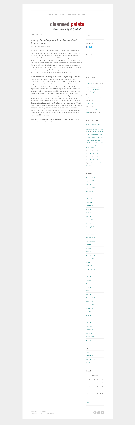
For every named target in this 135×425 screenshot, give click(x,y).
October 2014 (89, 266)
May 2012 (88, 280)
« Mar (87, 402)
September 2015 (90, 259)
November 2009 (90, 340)
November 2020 (90, 191)
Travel (68, 14)
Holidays (84, 14)
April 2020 (89, 198)
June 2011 (88, 287)
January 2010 (89, 333)
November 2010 (90, 298)
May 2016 (88, 251)
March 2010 (89, 326)
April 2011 (88, 294)
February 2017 (90, 227)
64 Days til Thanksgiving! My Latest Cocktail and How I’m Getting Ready (94, 89)
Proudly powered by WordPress (40, 411)
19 (89, 393)
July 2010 (88, 312)
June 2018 (88, 209)
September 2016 (90, 241)
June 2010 (88, 315)
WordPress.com (49, 413)
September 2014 (90, 269)
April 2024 (88, 184)
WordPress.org (90, 363)
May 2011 (88, 290)
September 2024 (90, 181)
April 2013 (88, 276)
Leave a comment (46, 46)
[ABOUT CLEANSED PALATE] (94, 412)
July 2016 (88, 248)
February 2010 (90, 329)
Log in (87, 352)
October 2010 (89, 301)
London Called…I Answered (93, 104)
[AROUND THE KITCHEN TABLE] (98, 412)
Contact (50, 14)
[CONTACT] (102, 412)
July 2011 (88, 283)
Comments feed (90, 359)
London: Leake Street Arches (94, 98)
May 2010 (88, 319)
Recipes (62, 14)
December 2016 (90, 234)
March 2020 (89, 202)
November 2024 (90, 177)
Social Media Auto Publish (62, 424)
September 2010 (90, 305)
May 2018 (88, 212)
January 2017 (89, 230)
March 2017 (89, 223)
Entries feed (89, 355)
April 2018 (88, 216)
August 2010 (89, 308)
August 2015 (89, 262)
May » (91, 402)
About (56, 14)
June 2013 (88, 273)
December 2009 (90, 336)
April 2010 (88, 322)
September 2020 (90, 195)
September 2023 (90, 188)
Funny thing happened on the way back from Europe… (54, 42)
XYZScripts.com (75, 424)
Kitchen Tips (76, 14)
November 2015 (90, 255)
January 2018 (89, 220)
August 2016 (89, 244)
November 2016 (90, 237)
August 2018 (89, 205)
